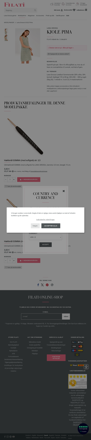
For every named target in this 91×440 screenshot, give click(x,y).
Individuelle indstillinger (45, 219)
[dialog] (45, 220)
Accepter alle (50, 226)
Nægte (35, 226)
